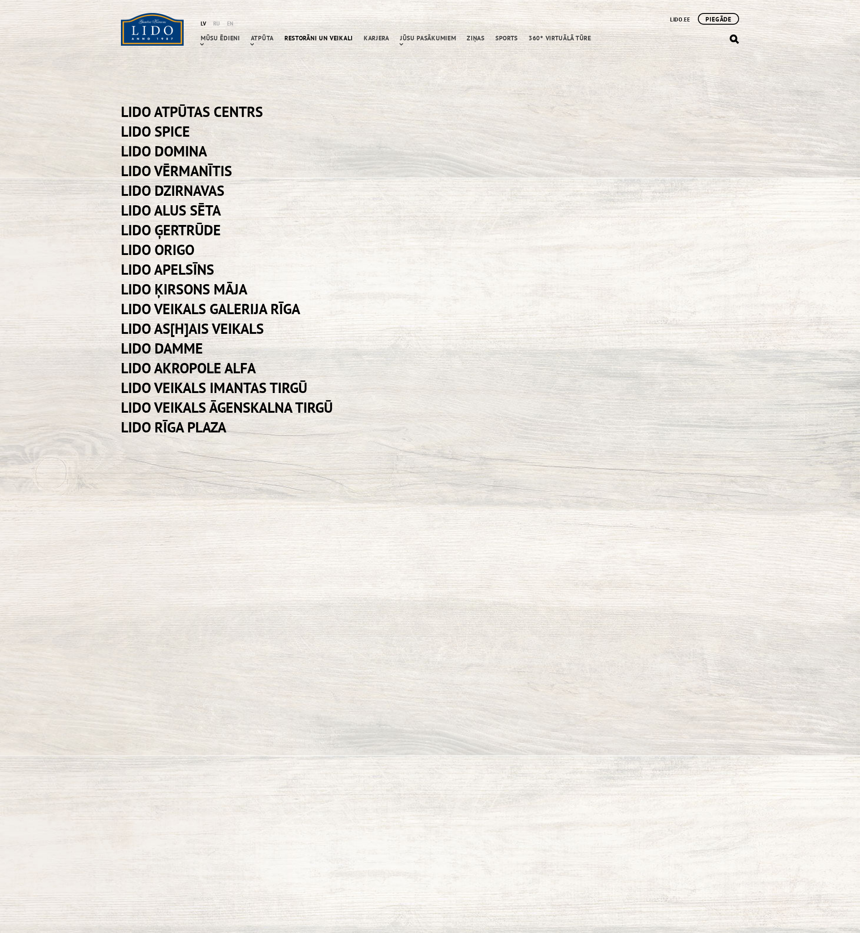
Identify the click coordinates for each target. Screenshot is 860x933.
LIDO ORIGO (157, 249)
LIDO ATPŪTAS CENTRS (192, 111)
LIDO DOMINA (164, 151)
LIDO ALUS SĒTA (171, 210)
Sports (506, 38)
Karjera (376, 38)
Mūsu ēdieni (220, 38)
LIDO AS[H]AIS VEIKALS (192, 328)
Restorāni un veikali (318, 38)
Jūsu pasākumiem (428, 38)
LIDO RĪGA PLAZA (173, 427)
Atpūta (262, 38)
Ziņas (476, 38)
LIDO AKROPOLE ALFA (188, 368)
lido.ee (680, 19)
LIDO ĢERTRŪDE (171, 229)
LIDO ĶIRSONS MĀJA (184, 289)
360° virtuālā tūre (560, 38)
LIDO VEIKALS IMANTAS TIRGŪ (214, 387)
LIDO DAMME (162, 348)
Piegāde (718, 19)
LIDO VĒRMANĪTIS (176, 170)
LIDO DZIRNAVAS (172, 190)
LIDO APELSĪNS (167, 269)
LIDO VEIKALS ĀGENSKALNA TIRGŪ (227, 407)
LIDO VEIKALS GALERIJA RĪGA (210, 308)
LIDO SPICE (155, 131)
